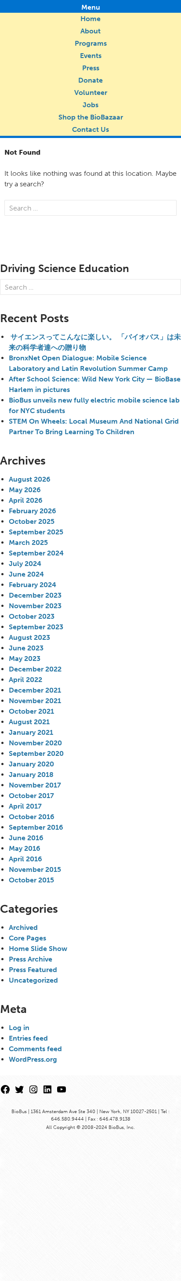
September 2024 (36, 553)
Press (90, 68)
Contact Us (90, 129)
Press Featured (33, 969)
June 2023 (26, 648)
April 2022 (25, 679)
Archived (23, 927)
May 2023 (24, 658)
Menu (90, 7)
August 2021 (29, 722)
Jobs (90, 105)
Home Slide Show (38, 948)
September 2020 (36, 753)
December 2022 (35, 669)
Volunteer (90, 92)
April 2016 (25, 859)
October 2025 (31, 521)
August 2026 (30, 479)
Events (90, 55)
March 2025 (28, 542)
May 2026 (25, 490)
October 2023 (31, 616)
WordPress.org (33, 1059)
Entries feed (28, 1038)
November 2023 (35, 606)
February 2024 (32, 585)
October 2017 (31, 795)
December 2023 (35, 595)
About (90, 31)
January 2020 (31, 764)
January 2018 (31, 774)
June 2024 (26, 574)
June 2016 (26, 838)
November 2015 (35, 869)
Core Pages (27, 938)
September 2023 (36, 627)
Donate (90, 80)
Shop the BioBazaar (90, 117)
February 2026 (32, 511)
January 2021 (31, 732)
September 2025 (36, 532)
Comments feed (35, 1049)
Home (90, 19)
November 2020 (35, 743)
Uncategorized (33, 980)
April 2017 (25, 806)
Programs (91, 43)
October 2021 (31, 711)
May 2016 (24, 848)
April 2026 (26, 500)
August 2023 (29, 637)
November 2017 (35, 785)
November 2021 (35, 701)
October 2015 (31, 880)
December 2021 (35, 690)
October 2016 (31, 817)
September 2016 (36, 827)
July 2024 (25, 563)
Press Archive (30, 959)
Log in (19, 1027)
